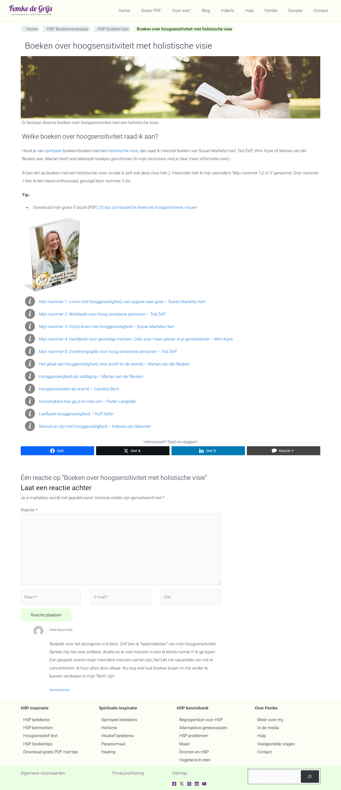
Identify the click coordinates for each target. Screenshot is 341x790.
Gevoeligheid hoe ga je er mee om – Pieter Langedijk (87, 401)
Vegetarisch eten (194, 759)
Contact (264, 751)
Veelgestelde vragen (276, 743)
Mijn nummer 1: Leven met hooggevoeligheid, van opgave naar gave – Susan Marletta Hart (122, 301)
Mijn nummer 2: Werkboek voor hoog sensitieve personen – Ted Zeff (102, 314)
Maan (184, 743)
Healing (108, 751)
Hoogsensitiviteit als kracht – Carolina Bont (79, 388)
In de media (268, 727)
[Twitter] (181, 784)
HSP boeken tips (113, 28)
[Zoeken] (310, 776)
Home (32, 28)
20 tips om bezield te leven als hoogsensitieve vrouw (147, 207)
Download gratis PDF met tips (50, 751)
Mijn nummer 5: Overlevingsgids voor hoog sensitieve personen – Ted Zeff (108, 351)
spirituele (53, 150)
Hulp (261, 735)
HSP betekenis (36, 719)
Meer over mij (270, 719)
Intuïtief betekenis (117, 735)
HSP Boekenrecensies (67, 28)
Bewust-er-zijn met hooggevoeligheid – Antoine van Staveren (95, 426)
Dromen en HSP (194, 751)
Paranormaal (113, 743)
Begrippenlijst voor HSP (201, 719)
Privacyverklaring (128, 773)
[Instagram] (189, 784)
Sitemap (179, 773)
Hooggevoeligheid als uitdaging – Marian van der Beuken (91, 376)
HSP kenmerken (38, 727)
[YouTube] (204, 784)
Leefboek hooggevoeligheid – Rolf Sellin (76, 413)
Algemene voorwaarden (43, 773)
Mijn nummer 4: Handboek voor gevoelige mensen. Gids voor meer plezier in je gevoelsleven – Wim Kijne (136, 339)
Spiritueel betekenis (119, 719)
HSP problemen (193, 735)
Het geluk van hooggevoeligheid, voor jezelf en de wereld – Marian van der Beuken (114, 363)
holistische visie (123, 150)
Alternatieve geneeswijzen (203, 727)
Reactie (29, 509)
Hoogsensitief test (40, 735)
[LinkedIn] (196, 784)
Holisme (109, 727)
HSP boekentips (37, 743)
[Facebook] (174, 784)
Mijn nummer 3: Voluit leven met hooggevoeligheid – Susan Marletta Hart (106, 326)
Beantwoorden (59, 690)
